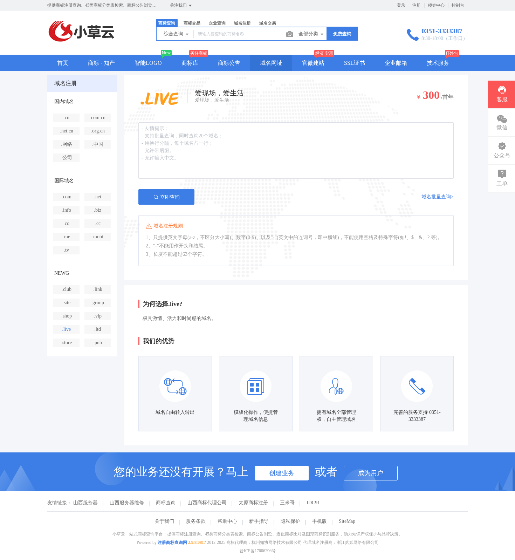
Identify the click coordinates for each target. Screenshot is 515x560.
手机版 (319, 521)
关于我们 (164, 521)
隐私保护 (290, 521)
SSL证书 (354, 63)
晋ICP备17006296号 (258, 550)
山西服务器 (85, 502)
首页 (62, 63)
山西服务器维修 (127, 502)
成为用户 (370, 473)
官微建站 (313, 63)
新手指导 (259, 521)
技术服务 (438, 63)
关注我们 (179, 5)
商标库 (189, 63)
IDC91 (313, 502)
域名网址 (271, 63)
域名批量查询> (437, 196)
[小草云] (81, 40)
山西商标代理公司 (207, 502)
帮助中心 (227, 521)
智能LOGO (148, 63)
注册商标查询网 (172, 542)
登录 (401, 5)
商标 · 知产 (101, 63)
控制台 (458, 5)
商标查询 (166, 502)
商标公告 (229, 63)
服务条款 (196, 521)
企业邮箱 (396, 63)
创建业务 (281, 473)
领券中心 (436, 5)
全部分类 (309, 33)
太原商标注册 (253, 502)
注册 (416, 5)
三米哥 (287, 502)
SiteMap (347, 521)
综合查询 (174, 33)
